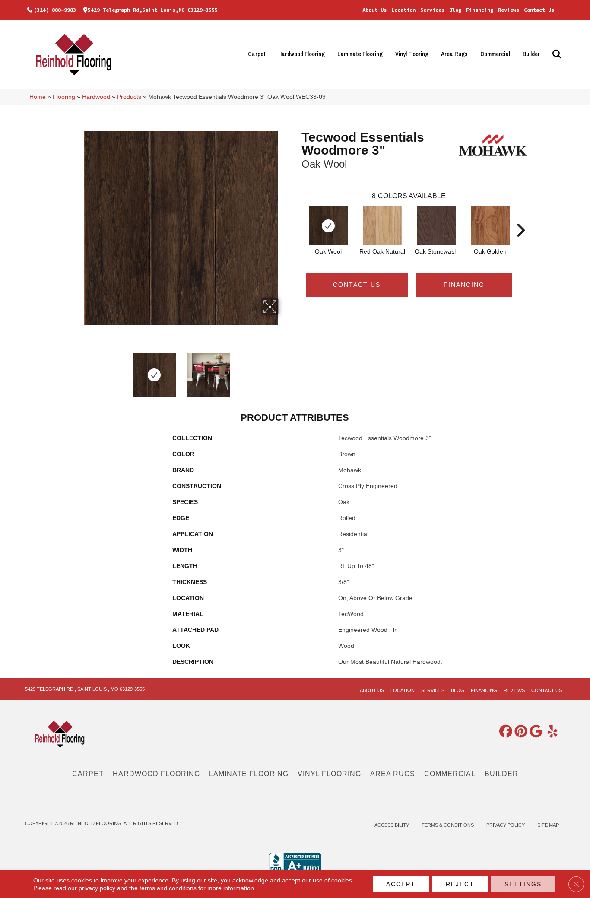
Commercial (495, 54)
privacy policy (97, 888)
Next (295, 370)
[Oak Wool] (328, 226)
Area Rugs (454, 54)
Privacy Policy (505, 825)
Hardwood (96, 97)
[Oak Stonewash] (436, 226)
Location (403, 9)
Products (129, 97)
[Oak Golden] (490, 226)
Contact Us (539, 9)
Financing (479, 9)
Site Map (548, 825)
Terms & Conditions (448, 825)
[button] (555, 54)
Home (37, 97)
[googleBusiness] (534, 732)
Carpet (257, 54)
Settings (523, 884)
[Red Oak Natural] (382, 226)
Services (432, 9)
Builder (531, 54)
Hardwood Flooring (301, 54)
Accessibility (391, 825)
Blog (455, 9)
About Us (374, 9)
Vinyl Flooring (411, 54)
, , (85, 689)
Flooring (64, 97)
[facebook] (504, 732)
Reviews (508, 9)
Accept (401, 884)
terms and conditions (168, 888)
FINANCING (464, 284)
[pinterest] (519, 732)
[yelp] (549, 732)
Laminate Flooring (360, 54)
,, (153, 9)
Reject (460, 884)
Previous (67, 370)
